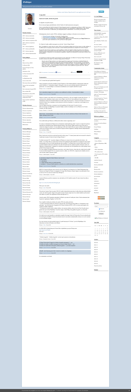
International (96, 183)
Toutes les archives (98, 265)
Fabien (95, 107)
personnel (96, 188)
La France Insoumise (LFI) (28, 73)
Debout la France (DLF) (28, 62)
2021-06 (96, 261)
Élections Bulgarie (26, 138)
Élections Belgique (26, 136)
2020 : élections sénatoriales (28, 35)
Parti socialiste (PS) (26, 91)
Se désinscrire (102, 211)
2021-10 (96, 258)
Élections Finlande (26, 152)
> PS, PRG (96, 157)
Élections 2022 (97, 169)
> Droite (95, 147)
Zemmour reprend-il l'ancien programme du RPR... (101, 73)
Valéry (44, 224)
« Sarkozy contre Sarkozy (62, 12)
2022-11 (96, 245)
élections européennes (98, 171)
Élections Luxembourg (27, 173)
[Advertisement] (101, 299)
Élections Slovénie (26, 196)
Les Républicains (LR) (27, 78)
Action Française (47, 36)
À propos (30, 28)
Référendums (25, 124)
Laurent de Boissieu (98, 76)
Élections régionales (27, 119)
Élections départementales (28, 108)
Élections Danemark (27, 145)
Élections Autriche (26, 134)
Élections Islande (26, 164)
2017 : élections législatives (28, 46)
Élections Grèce (26, 157)
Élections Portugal (26, 187)
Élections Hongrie (26, 159)
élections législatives (98, 174)
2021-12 (96, 256)
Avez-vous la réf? (97, 56)
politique (96, 190)
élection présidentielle (98, 164)
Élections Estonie (26, 150)
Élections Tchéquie (26, 201)
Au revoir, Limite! (98, 44)
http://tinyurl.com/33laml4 (44, 230)
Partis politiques (97, 131)
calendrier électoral (98, 160)
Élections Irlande (26, 161)
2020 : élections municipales (28, 38)
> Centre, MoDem (98, 141)
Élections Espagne (26, 148)
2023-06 (96, 242)
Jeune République (52, 38)
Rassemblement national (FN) (29, 93)
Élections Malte (26, 178)
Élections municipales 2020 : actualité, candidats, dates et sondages (100, 21)
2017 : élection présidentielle (28, 48)
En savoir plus (85, 390)
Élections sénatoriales (27, 122)
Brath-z (44, 88)
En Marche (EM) (26, 65)
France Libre (45, 233)
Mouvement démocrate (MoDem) (30, 82)
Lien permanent (44, 72)
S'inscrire (102, 208)
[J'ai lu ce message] (129, 390)
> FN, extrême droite (98, 151)
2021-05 (96, 263)
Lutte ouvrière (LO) (27, 80)
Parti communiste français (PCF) (29, 89)
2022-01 (96, 254)
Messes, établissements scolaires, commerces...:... (100, 78)
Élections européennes (27, 110)
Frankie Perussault (98, 98)
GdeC (95, 94)
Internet (95, 185)
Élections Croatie (26, 143)
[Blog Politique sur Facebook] (101, 218)
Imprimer (74, 72)
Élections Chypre (26, 141)
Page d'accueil (72, 12)
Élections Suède (26, 199)
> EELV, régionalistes (98, 149)
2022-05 (96, 249)
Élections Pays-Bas (26, 182)
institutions (96, 181)
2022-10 (96, 247)
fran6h (44, 187)
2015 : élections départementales (29, 53)
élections (96, 167)
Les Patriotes (25, 76)
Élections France (26, 154)
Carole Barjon (97, 71)
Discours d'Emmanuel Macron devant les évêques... (101, 103)
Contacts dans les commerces (100, 81)
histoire (95, 178)
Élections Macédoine (27, 175)
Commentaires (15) (51, 72)
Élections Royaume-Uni (27, 192)
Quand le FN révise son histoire (100, 46)
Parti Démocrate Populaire (50, 37)
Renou (95, 86)
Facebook (59, 72)
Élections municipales (27, 115)
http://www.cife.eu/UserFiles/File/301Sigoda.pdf (49, 182)
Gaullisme (96, 129)
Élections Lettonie (26, 168)
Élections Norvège (26, 180)
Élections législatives (27, 113)
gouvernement (97, 176)
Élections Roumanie (27, 189)
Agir (24, 60)
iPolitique (27, 2)
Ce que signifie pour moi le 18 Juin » (83, 12)
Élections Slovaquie (27, 194)
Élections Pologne (26, 185)
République (96, 192)
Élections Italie (26, 166)
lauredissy (96, 110)
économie (96, 162)
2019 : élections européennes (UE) (30, 40)
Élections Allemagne (27, 131)
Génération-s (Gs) (26, 71)
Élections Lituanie (26, 171)
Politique (96, 133)
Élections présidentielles (27, 117)
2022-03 (96, 251)
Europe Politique (97, 126)
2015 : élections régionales (28, 51)
